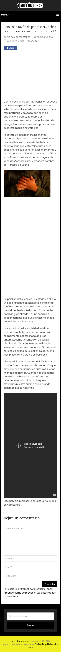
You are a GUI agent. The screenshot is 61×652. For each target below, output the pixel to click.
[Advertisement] (31, 75)
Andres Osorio (44, 36)
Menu (5, 14)
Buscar (30, 625)
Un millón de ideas (20, 641)
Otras (34, 40)
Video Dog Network (45, 644)
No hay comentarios (18, 36)
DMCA (30, 647)
